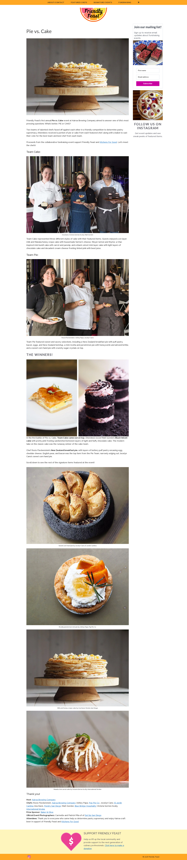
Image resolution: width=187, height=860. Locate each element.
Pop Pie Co (94, 803)
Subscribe (147, 84)
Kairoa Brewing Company (44, 800)
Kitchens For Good (108, 142)
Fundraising (124, 2)
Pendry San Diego (52, 806)
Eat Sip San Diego (93, 815)
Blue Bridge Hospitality (85, 806)
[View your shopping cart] (139, 2)
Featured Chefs (79, 2)
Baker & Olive (47, 812)
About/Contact (56, 2)
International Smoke (35, 809)
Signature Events (103, 2)
